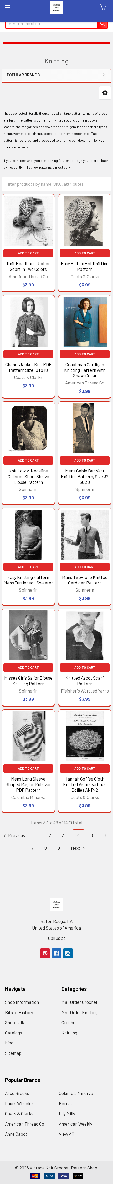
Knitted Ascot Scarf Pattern (84, 680)
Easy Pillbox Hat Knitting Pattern (85, 266)
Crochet (69, 1022)
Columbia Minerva (76, 1093)
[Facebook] (56, 953)
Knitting (69, 1032)
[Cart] (104, 7)
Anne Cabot (16, 1133)
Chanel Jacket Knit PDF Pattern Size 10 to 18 (28, 367)
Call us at (56, 938)
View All (66, 1133)
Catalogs (13, 1032)
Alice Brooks (17, 1093)
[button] (105, 93)
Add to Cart (28, 253)
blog (9, 1042)
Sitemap (13, 1053)
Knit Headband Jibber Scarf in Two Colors (28, 266)
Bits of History (19, 1012)
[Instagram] (68, 953)
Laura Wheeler (19, 1103)
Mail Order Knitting (79, 1012)
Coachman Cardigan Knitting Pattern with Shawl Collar (84, 370)
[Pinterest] (45, 953)
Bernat (66, 1103)
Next (76, 848)
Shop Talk (14, 1022)
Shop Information (22, 1002)
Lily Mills (67, 1113)
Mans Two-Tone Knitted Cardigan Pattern (84, 579)
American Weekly (75, 1123)
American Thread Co (24, 1123)
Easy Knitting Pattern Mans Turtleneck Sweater (28, 579)
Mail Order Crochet (79, 1002)
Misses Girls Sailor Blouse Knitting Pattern (28, 680)
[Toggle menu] (7, 7)
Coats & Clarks (19, 1113)
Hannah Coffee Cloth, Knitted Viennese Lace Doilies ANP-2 (85, 784)
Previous (16, 835)
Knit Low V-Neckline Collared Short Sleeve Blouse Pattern (28, 476)
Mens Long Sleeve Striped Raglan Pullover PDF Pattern (28, 784)
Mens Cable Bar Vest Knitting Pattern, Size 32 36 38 (85, 476)
